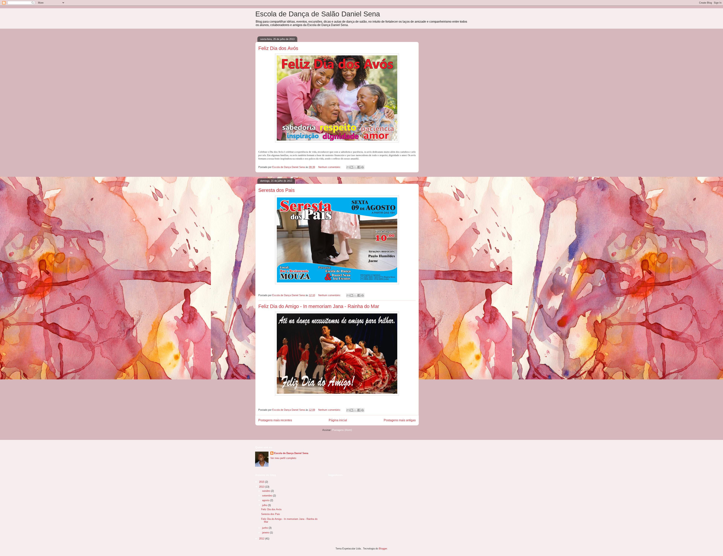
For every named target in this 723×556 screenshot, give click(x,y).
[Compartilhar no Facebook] (359, 167)
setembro (267, 495)
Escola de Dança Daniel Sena (291, 453)
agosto (266, 500)
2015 (262, 481)
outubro (266, 490)
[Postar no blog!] (352, 167)
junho (265, 527)
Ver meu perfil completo (283, 458)
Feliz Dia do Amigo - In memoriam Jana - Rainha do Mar (318, 306)
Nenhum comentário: (330, 167)
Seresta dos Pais (276, 190)
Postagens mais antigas (400, 420)
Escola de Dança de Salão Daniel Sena (317, 14)
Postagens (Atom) (342, 430)
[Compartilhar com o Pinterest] (362, 167)
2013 (262, 486)
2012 (262, 538)
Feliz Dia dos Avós (278, 48)
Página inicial (338, 420)
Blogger (383, 548)
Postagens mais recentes (275, 420)
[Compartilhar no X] (355, 167)
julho (265, 505)
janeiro (266, 532)
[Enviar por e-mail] (348, 167)
